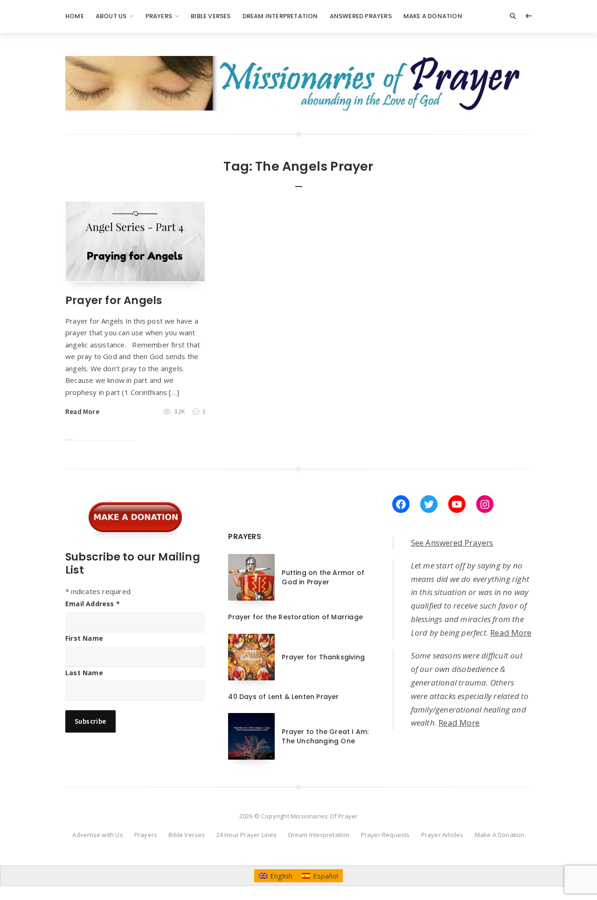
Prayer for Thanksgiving (323, 657)
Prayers (159, 16)
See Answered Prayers (452, 542)
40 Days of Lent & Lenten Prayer (283, 696)
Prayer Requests (385, 835)
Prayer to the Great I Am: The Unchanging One (325, 736)
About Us (111, 16)
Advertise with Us (97, 835)
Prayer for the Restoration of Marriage (295, 617)
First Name (84, 638)
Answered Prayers (361, 16)
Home (74, 16)
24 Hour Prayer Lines (246, 835)
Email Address (92, 603)
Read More (82, 411)
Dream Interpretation (280, 16)
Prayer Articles (442, 835)
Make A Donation (432, 16)
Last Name (84, 672)
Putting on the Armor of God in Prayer (323, 577)
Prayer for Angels (113, 300)
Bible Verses (210, 16)
